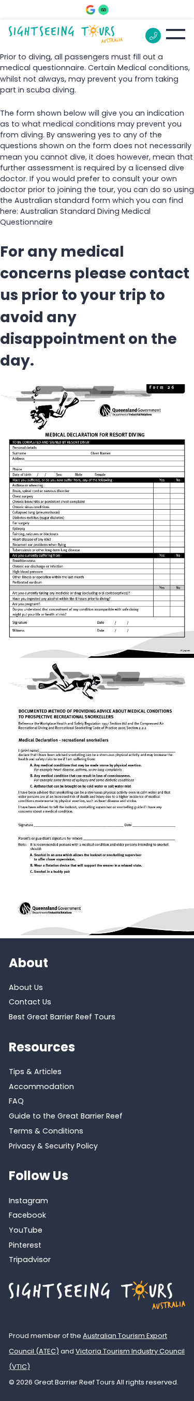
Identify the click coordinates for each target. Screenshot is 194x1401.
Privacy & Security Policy (53, 1146)
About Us (26, 987)
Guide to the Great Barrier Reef (66, 1116)
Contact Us (30, 1002)
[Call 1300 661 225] (153, 36)
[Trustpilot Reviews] (103, 10)
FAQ (16, 1101)
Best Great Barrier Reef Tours (62, 1017)
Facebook (27, 1215)
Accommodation (41, 1086)
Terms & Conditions (46, 1131)
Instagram (28, 1200)
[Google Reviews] (90, 10)
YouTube (25, 1230)
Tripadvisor (30, 1259)
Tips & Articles (35, 1071)
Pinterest (25, 1245)
